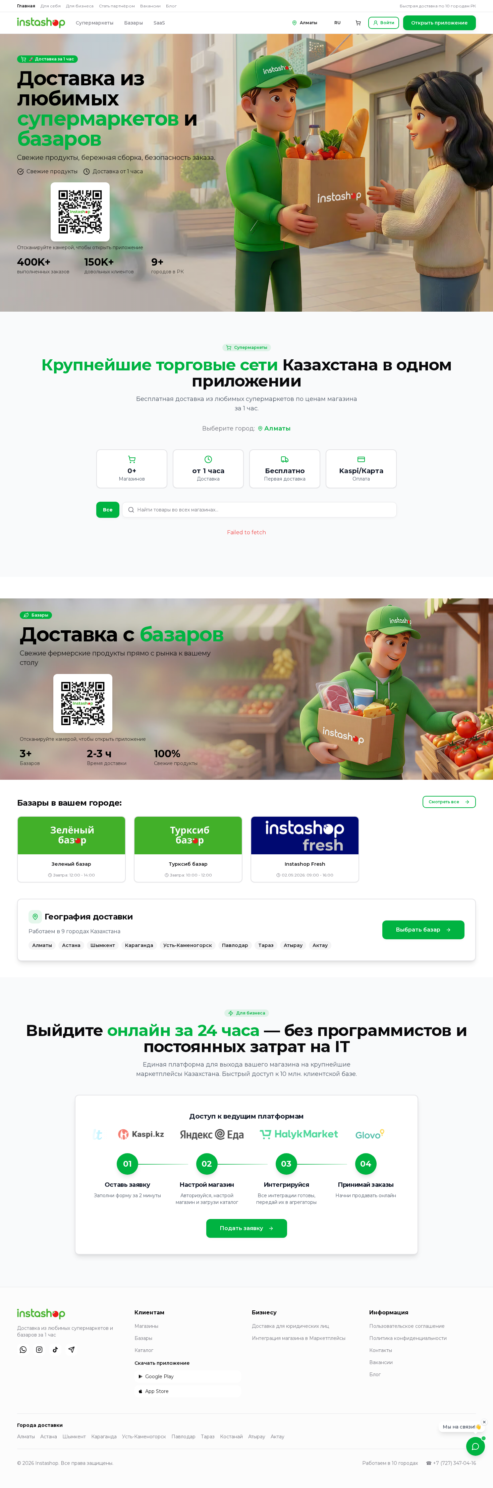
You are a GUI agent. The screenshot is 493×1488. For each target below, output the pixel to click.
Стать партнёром (117, 5)
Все (108, 510)
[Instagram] (39, 1350)
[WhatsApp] (23, 1350)
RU (337, 22)
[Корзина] (358, 23)
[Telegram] (71, 1350)
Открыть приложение (439, 23)
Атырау (256, 1437)
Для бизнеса (80, 5)
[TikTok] (55, 1350)
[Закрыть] (484, 1421)
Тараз (208, 1437)
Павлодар (183, 1437)
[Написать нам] (475, 1446)
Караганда (104, 1437)
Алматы (277, 428)
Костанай (231, 1437)
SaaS (159, 23)
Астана (48, 1437)
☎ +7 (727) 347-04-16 (451, 1463)
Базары (133, 23)
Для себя (51, 5)
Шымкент (74, 1437)
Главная (26, 5)
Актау (277, 1437)
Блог (171, 5)
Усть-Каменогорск (144, 1437)
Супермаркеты (94, 23)
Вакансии (150, 5)
